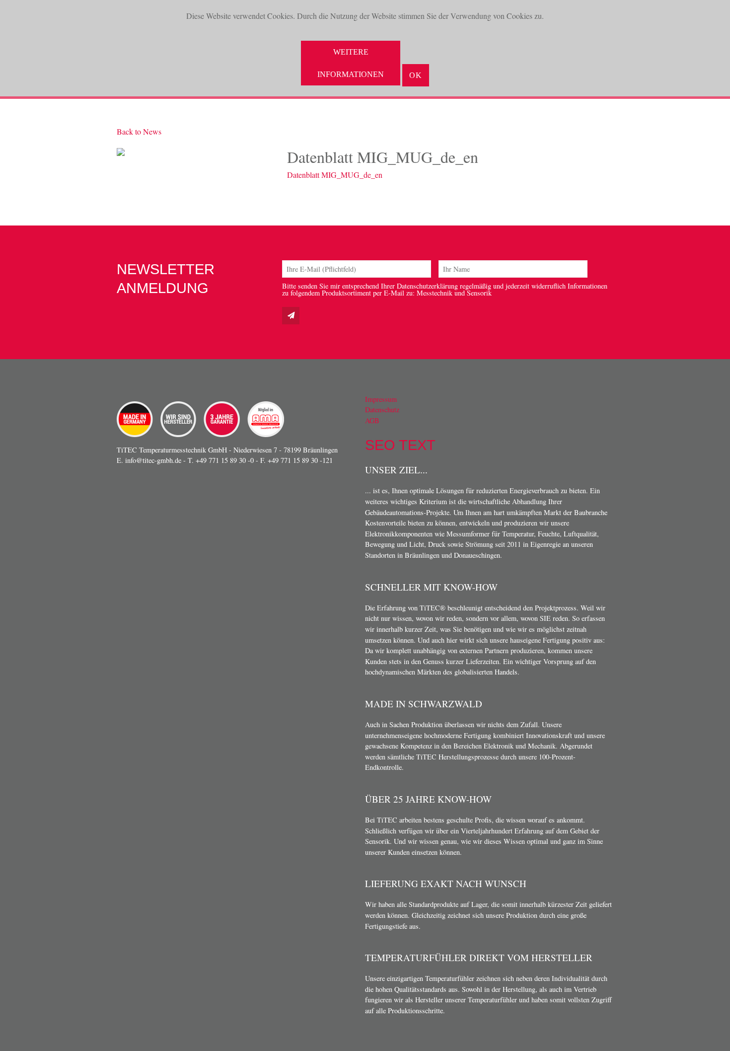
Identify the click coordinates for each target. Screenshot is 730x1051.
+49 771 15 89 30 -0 (225, 460)
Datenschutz (382, 409)
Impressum (381, 399)
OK (415, 75)
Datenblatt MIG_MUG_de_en (334, 174)
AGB (372, 420)
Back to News (139, 131)
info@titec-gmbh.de (153, 460)
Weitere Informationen (350, 63)
